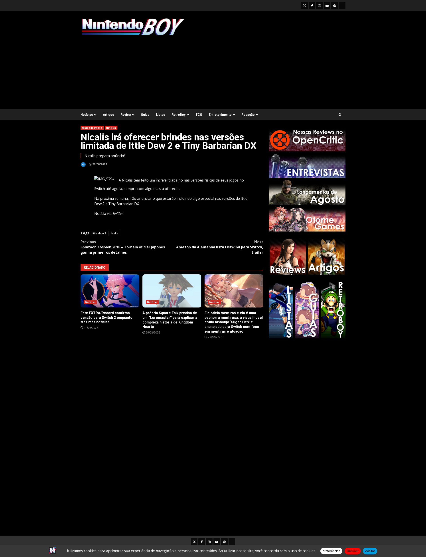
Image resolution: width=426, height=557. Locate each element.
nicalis (114, 233)
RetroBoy (178, 114)
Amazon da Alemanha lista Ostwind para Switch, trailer (219, 247)
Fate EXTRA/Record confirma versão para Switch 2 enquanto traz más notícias (110, 290)
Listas (160, 114)
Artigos (108, 114)
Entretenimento (220, 114)
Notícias (87, 114)
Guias (145, 114)
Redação (248, 114)
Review (126, 114)
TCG (198, 114)
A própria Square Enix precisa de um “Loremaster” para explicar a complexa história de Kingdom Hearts (171, 290)
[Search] (340, 114)
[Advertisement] (213, 70)
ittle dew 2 (99, 233)
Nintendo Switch (92, 127)
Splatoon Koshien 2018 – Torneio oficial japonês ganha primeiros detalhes (123, 247)
